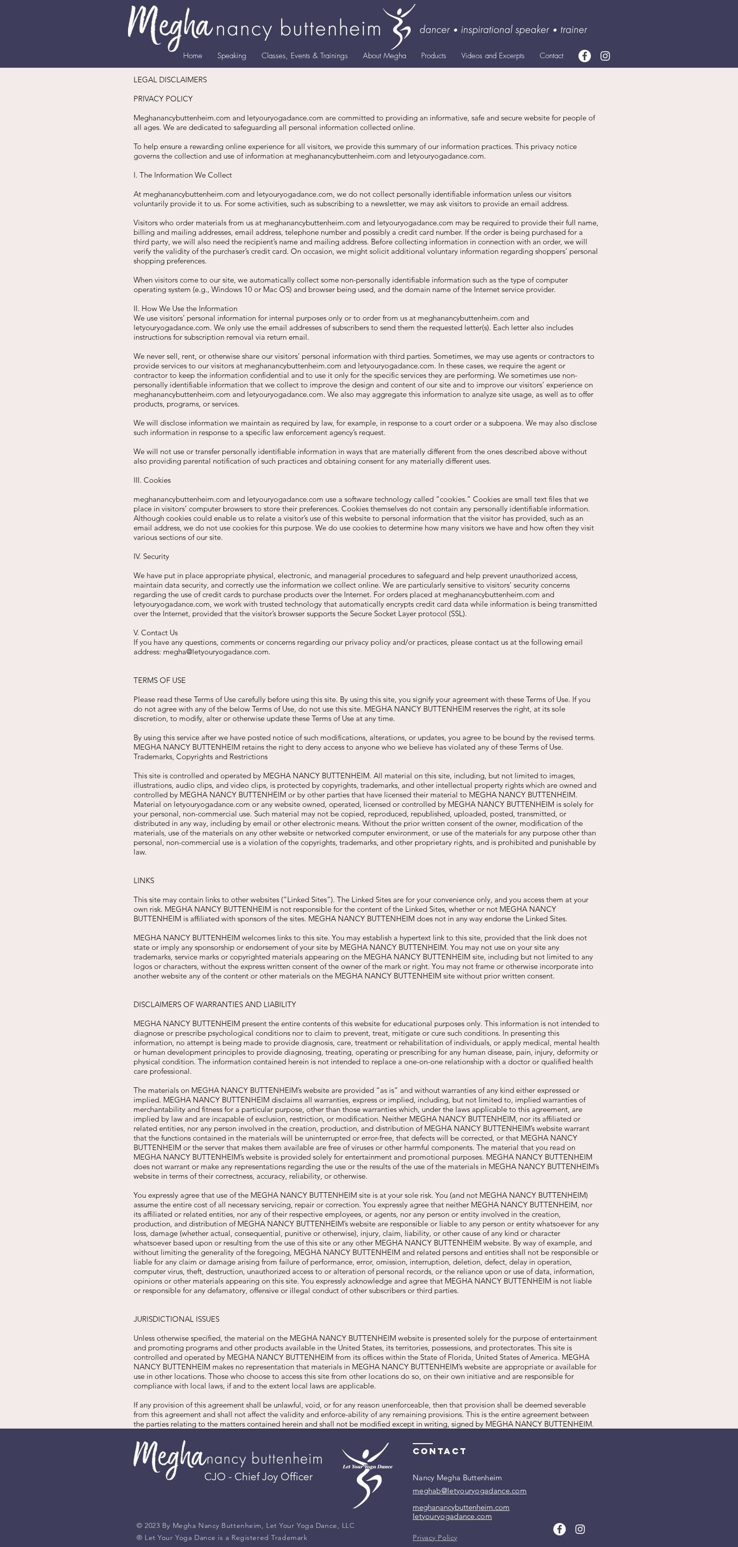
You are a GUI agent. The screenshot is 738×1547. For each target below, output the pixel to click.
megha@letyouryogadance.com (216, 651)
